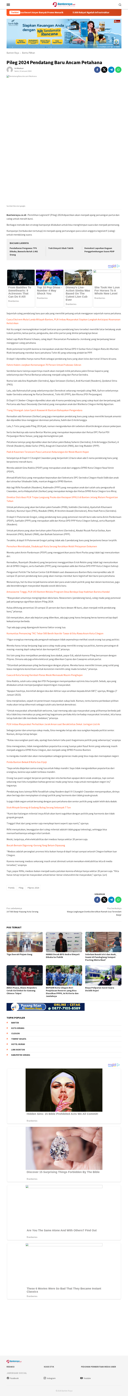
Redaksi (11, 1366)
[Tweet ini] (104, 70)
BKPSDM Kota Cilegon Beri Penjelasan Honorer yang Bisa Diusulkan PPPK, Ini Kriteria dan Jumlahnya (62, 992)
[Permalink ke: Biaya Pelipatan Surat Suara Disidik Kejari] (103, 975)
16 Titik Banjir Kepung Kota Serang (22, 910)
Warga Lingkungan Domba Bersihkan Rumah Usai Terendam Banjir (94, 911)
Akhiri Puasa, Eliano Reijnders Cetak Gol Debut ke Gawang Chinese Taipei (22, 990)
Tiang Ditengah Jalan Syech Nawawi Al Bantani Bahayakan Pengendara (44, 410)
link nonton (18, 1049)
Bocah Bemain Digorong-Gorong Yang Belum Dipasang (36, 845)
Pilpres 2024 (33, 887)
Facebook (14, 1378)
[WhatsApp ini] (118, 70)
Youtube (87, 1378)
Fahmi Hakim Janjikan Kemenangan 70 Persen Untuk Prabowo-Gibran (44, 364)
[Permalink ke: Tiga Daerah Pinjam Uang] (25, 942)
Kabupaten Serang (20, 1055)
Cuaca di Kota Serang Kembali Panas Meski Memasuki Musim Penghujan (45, 675)
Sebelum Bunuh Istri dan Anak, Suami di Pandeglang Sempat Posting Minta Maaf (100, 957)
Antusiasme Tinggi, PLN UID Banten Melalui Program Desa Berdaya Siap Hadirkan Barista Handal (58, 591)
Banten (15, 1022)
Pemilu (11, 887)
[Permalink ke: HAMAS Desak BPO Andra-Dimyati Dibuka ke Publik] (64, 942)
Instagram (51, 1378)
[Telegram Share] (111, 70)
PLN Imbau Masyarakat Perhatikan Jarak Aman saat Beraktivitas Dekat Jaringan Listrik (53, 724)
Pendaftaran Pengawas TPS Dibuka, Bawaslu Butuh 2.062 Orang (24, 251)
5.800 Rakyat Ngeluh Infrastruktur (73, 12)
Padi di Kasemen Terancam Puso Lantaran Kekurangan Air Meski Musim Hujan (48, 451)
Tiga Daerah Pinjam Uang (19, 954)
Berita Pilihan (28, 52)
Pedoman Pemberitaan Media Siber (98, 1366)
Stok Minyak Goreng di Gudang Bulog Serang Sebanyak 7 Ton (39, 807)
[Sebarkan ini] (97, 70)
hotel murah (18, 1044)
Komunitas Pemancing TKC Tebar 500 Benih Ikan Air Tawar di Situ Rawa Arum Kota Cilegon (55, 633)
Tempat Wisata (18, 1039)
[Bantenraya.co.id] (64, 4)
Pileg (21, 887)
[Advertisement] (64, 1328)
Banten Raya (13, 52)
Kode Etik (49, 1366)
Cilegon (15, 1033)
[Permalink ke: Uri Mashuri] (10, 69)
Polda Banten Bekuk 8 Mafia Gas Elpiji (27, 762)
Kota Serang (17, 1028)
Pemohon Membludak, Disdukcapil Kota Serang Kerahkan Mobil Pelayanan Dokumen (52, 546)
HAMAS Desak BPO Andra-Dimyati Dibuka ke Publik (63, 956)
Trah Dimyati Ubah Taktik (60, 248)
